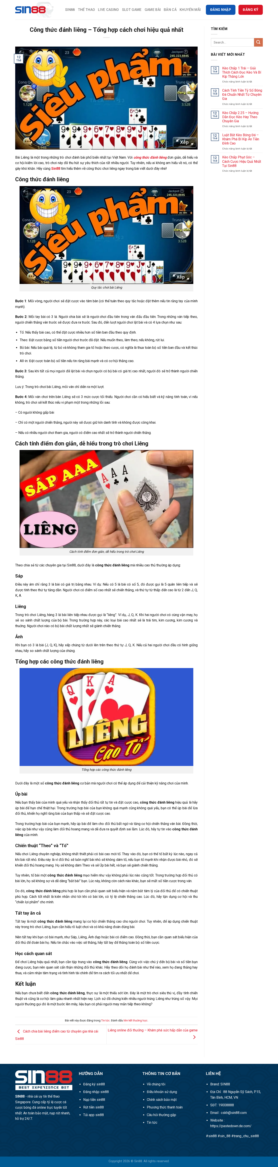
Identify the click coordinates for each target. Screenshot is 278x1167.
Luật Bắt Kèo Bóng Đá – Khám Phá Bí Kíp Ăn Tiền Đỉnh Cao (240, 139)
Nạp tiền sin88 (94, 1100)
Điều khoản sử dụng (162, 1092)
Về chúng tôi (156, 1084)
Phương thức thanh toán (165, 1107)
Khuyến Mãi (190, 10)
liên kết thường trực (135, 1020)
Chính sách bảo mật (162, 1100)
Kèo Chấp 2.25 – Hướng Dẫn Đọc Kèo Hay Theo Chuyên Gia (240, 117)
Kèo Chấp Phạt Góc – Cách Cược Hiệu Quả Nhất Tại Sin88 (241, 161)
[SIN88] (37, 10)
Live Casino (108, 10)
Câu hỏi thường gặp (161, 1115)
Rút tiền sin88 (93, 1107)
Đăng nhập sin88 (96, 1092)
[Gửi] (258, 42)
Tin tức (105, 1020)
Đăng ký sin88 (94, 1084)
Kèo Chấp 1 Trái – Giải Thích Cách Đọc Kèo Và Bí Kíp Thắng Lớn (241, 72)
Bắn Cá (170, 10)
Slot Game (132, 10)
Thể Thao (86, 10)
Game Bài (153, 10)
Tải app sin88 (93, 1115)
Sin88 (70, 10)
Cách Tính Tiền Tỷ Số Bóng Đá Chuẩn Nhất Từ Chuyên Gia (242, 94)
